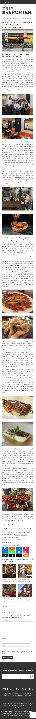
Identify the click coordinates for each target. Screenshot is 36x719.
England (4, 18)
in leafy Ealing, (20, 61)
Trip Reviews (21, 697)
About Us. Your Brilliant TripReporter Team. (21, 704)
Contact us (7, 705)
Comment (5, 620)
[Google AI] (19, 555)
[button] (3, 2)
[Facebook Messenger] (19, 552)
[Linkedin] (19, 548)
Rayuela (4, 532)
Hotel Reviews (14, 697)
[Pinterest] (26, 548)
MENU (7, 2)
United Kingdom (6, 20)
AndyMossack (16, 27)
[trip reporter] (18, 13)
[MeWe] (5, 552)
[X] (5, 555)
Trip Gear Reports (9, 695)
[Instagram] (26, 552)
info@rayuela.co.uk (21, 535)
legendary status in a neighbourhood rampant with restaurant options (17, 69)
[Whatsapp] (12, 552)
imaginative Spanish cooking (21, 165)
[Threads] (12, 555)
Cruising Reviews (9, 693)
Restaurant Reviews (26, 18)
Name (4, 639)
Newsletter (16, 18)
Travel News (17, 695)
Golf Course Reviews (25, 693)
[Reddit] (12, 548)
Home (4, 704)
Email (3, 645)
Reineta (23, 545)
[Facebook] (5, 548)
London (9, 18)
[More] (26, 555)
